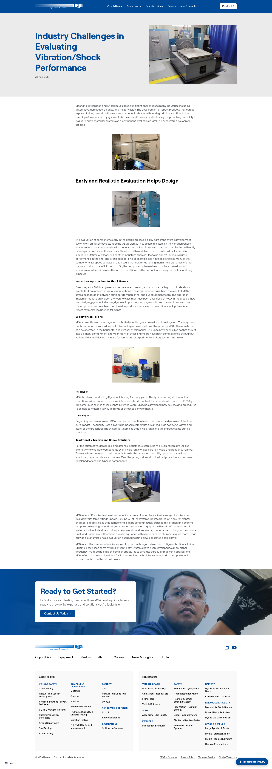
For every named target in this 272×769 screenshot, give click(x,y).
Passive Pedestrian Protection (49, 716)
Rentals (150, 6)
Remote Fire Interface (216, 744)
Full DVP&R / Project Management (81, 726)
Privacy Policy (188, 757)
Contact (166, 657)
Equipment (65, 657)
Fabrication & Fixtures (153, 725)
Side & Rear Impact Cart (155, 693)
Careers (171, 6)
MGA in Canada (168, 757)
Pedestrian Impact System (183, 727)
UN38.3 (106, 701)
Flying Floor (148, 699)
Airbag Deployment (49, 723)
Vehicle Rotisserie (151, 704)
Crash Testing (46, 688)
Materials (75, 690)
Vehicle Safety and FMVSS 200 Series (53, 703)
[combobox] (9, 763)
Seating (75, 696)
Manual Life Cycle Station (218, 707)
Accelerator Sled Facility (154, 715)
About (160, 6)
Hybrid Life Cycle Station (218, 717)
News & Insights (188, 6)
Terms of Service (206, 757)
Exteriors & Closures (81, 706)
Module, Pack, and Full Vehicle (114, 695)
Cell (104, 688)
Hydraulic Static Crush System (217, 690)
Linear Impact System (185, 715)
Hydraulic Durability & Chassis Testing (82, 713)
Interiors (75, 701)
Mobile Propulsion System (218, 739)
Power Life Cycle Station (217, 712)
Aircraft (106, 712)
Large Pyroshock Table (217, 728)
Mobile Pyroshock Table (217, 733)
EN (11, 763)
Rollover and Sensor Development (49, 695)
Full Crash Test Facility (154, 688)
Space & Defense (111, 717)
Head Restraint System (186, 693)
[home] (58, 6)
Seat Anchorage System (186, 688)
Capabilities (43, 657)
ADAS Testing (46, 733)
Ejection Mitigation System (187, 720)
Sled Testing (45, 728)
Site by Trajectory (228, 757)
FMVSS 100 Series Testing (52, 709)
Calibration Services (112, 728)
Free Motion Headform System (185, 708)
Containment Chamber (217, 696)
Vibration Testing (79, 720)
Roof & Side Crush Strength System (183, 700)
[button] (115, 6)
